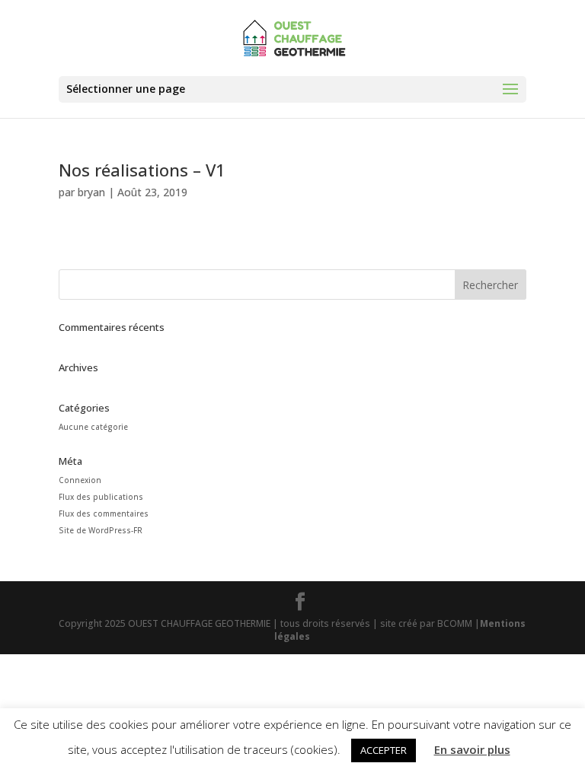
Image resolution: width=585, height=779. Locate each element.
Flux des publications (101, 496)
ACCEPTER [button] (383, 750)
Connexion (80, 480)
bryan (91, 192)
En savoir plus (472, 749)
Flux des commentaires (104, 513)
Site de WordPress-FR (100, 530)
